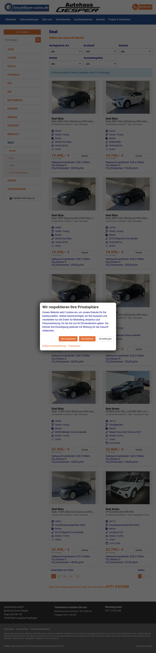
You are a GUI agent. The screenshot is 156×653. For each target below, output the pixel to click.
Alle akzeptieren (68, 339)
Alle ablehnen (87, 339)
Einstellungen (105, 339)
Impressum (74, 345)
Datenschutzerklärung (54, 345)
